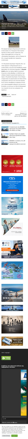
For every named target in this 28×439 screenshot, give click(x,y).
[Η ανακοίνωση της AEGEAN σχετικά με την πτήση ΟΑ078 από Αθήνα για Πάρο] (5, 128)
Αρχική (2, 9)
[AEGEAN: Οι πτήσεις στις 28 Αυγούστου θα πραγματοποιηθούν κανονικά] (5, 142)
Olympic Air (14, 94)
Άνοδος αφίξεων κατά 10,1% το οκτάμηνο (6, 114)
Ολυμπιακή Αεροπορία (6, 96)
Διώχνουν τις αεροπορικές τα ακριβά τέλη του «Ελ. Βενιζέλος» (20, 115)
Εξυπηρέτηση (4, 130)
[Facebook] (2, 33)
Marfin (8, 94)
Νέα (6, 9)
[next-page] (5, 148)
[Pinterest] (9, 33)
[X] (6, 33)
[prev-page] (2, 148)
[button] (2, 6)
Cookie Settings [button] (6, 435)
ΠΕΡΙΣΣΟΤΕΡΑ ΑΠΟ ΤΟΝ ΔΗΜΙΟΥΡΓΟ (10, 123)
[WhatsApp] (12, 33)
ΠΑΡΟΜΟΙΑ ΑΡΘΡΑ (6, 121)
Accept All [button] (14, 435)
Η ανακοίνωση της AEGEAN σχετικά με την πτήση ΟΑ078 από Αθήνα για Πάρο (17, 128)
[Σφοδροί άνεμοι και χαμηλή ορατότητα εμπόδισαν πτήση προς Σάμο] (5, 135)
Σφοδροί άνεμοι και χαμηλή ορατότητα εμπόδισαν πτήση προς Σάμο (17, 135)
